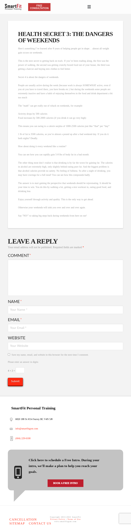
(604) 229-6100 (23, 438)
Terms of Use (74, 519)
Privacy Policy (57, 519)
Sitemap (17, 523)
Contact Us (40, 523)
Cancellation (23, 519)
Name (15, 302)
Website (16, 338)
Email (15, 320)
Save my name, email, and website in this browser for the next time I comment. (50, 355)
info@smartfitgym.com (26, 428)
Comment (19, 256)
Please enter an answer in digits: (23, 362)
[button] (89, 7)
